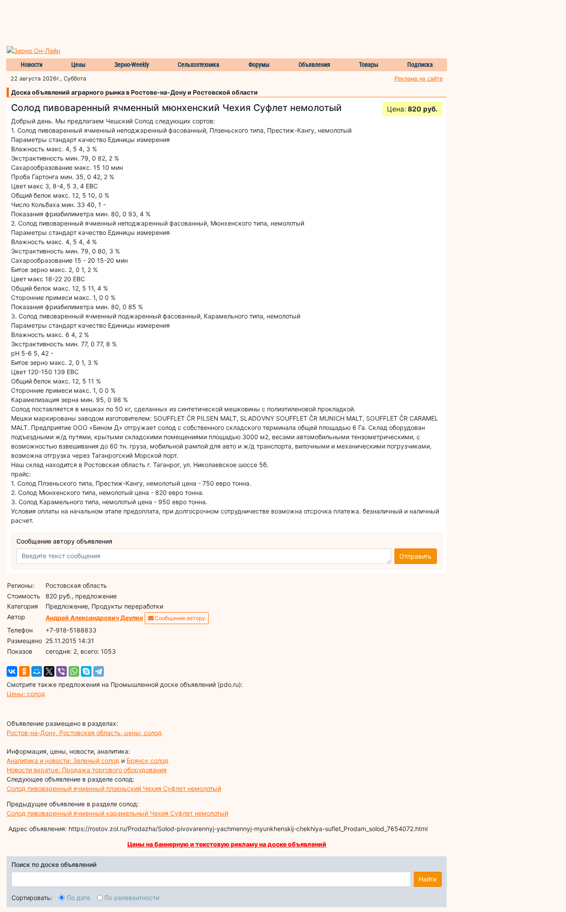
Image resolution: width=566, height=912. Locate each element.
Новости (31, 64)
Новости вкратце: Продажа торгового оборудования (87, 770)
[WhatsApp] (74, 671)
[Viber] (61, 671)
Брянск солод (147, 760)
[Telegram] (98, 671)
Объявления (314, 64)
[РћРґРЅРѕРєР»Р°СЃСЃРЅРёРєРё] (24, 671)
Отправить (415, 556)
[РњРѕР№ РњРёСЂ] (36, 671)
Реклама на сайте (418, 78)
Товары (369, 64)
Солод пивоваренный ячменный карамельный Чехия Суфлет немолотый (117, 813)
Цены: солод (26, 693)
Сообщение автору (179, 618)
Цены (78, 64)
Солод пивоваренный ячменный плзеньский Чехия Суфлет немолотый (114, 788)
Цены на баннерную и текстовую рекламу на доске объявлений (226, 844)
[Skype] (86, 671)
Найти (427, 879)
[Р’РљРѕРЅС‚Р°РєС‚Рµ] (12, 671)
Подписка (420, 64)
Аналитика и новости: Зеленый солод (63, 760)
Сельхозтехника (198, 64)
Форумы (259, 64)
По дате (78, 897)
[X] (49, 671)
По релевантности (131, 897)
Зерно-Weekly (132, 64)
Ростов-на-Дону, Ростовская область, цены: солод (84, 732)
